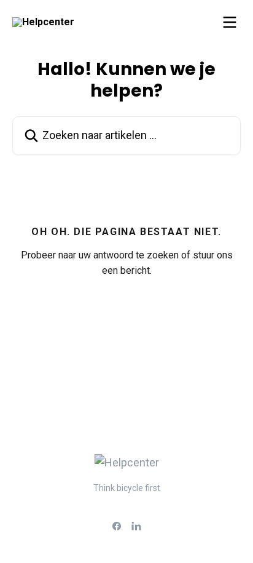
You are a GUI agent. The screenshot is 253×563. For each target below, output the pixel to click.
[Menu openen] (230, 22)
